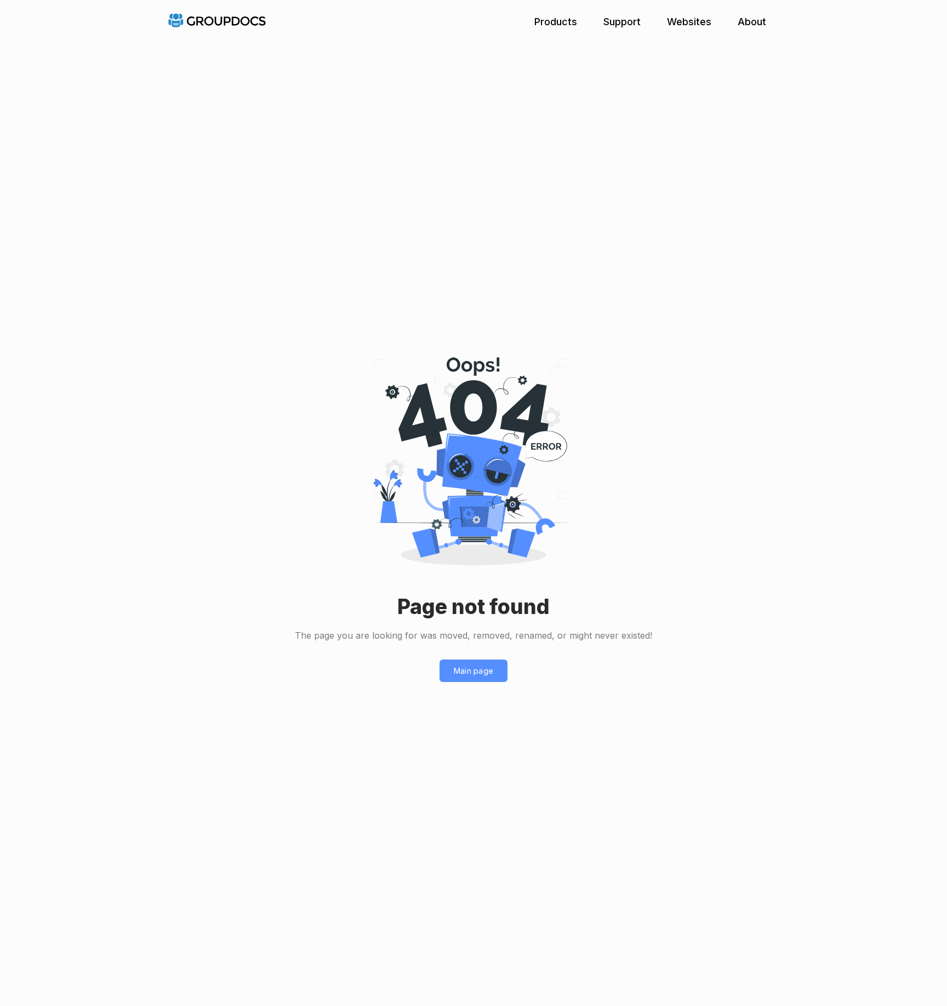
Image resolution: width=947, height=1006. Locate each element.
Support (622, 21)
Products (555, 21)
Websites (689, 21)
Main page (474, 670)
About (752, 21)
